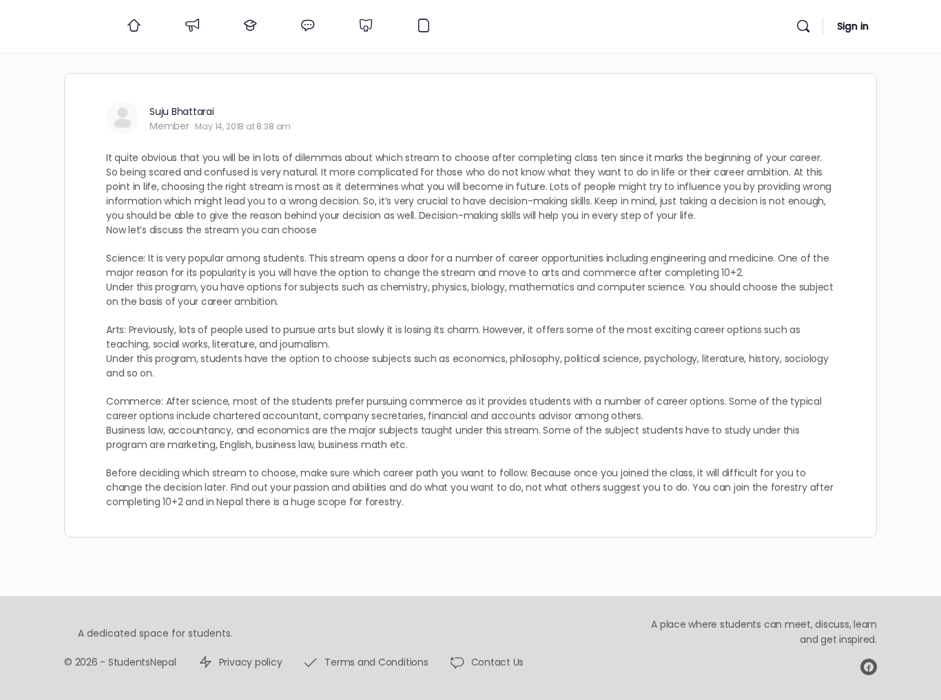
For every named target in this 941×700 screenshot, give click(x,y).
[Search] (803, 26)
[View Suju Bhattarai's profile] (122, 117)
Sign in (853, 26)
